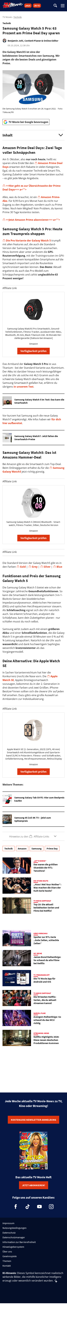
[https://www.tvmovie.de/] (12, 5)
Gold (23, 566)
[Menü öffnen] (63, 6)
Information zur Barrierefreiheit (19, 1242)
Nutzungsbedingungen (14, 1227)
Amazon (22, 848)
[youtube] (39, 1206)
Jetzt (27, 5)
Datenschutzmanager (13, 1237)
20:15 (37, 5)
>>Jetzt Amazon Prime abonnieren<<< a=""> (33, 219)
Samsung (36, 848)
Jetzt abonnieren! (33, 1185)
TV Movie (7, 17)
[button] (33, 135)
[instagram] (51, 1206)
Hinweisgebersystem (13, 1246)
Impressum (8, 1223)
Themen (6, 1260)
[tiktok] (27, 1206)
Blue (59, 566)
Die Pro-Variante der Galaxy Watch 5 (28, 240)
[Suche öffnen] (55, 6)
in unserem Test (24, 386)
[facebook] (15, 1206)
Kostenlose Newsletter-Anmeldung (33, 1119)
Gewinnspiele (9, 1256)
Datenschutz (9, 1232)
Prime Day (52, 848)
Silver (47, 566)
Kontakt (6, 1265)
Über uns (7, 1251)
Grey (35, 566)
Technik (17, 17)
